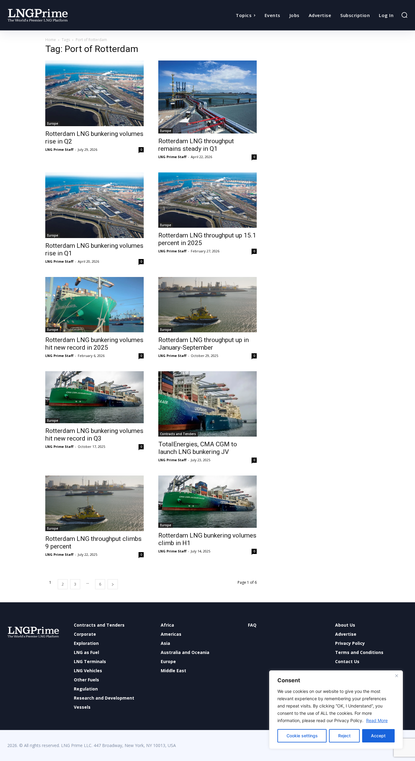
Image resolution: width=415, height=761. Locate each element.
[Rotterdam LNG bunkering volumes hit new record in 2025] (94, 304)
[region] (336, 709)
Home (50, 39)
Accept (378, 735)
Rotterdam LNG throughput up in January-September (203, 343)
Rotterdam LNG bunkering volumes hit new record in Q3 (94, 434)
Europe (52, 123)
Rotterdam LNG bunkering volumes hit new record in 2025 (94, 343)
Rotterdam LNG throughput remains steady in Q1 (196, 144)
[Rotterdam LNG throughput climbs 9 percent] (94, 503)
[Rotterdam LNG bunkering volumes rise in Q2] (94, 93)
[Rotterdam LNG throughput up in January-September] (207, 304)
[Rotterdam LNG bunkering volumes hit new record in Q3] (94, 397)
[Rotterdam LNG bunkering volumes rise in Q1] (94, 205)
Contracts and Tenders (178, 434)
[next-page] (113, 584)
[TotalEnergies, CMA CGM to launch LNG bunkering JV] (207, 404)
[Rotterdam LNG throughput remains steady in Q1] (207, 97)
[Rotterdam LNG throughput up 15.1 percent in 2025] (207, 200)
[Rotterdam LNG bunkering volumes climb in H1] (207, 502)
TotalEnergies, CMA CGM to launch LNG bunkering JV (197, 448)
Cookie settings (302, 735)
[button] (404, 15)
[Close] (396, 675)
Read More (377, 720)
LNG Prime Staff (59, 149)
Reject (344, 735)
